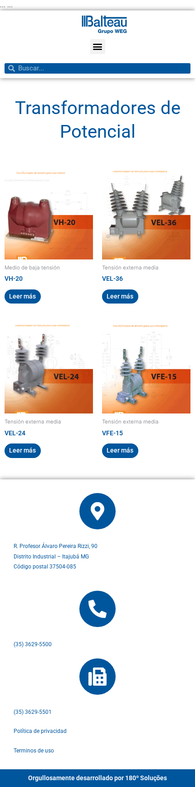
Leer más (22, 296)
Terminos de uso (34, 750)
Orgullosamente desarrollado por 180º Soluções (97, 778)
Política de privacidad (40, 731)
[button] (97, 46)
